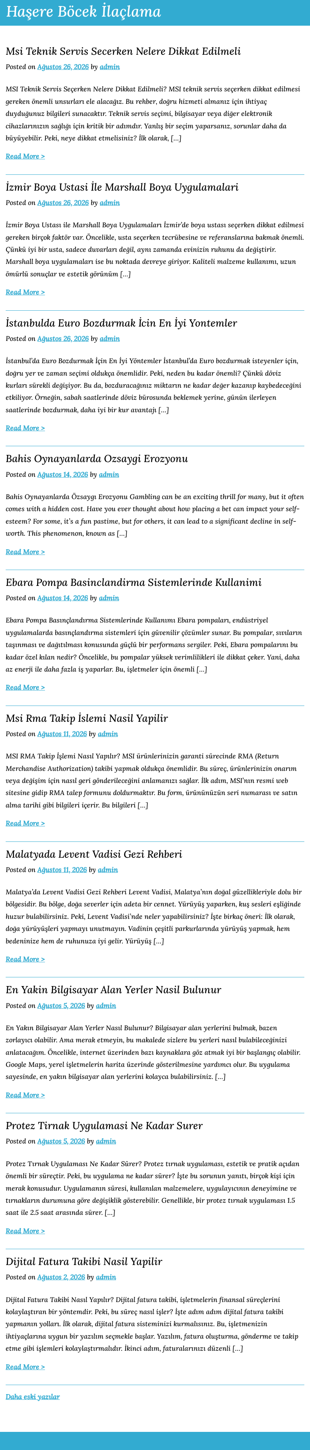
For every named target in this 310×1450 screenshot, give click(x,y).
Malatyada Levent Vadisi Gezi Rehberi (94, 854)
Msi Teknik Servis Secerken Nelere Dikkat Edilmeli (123, 51)
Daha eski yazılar (33, 1396)
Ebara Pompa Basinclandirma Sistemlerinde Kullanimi (134, 582)
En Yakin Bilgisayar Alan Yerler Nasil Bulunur (113, 989)
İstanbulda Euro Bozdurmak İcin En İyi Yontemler (121, 322)
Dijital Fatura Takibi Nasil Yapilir (84, 1261)
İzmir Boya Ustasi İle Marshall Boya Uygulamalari (122, 186)
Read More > (25, 156)
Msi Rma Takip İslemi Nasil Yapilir (87, 718)
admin (110, 66)
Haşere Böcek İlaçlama (83, 11)
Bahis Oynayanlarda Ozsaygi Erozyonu (97, 458)
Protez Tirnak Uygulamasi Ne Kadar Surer (104, 1125)
